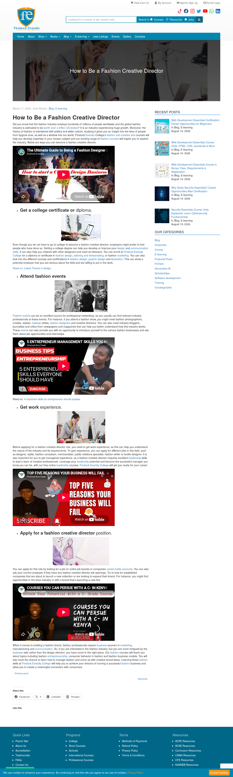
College (104, 465)
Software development (168, 278)
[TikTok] (179, 10)
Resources (176, 19)
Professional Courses (81, 760)
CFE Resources (184, 760)
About (31, 36)
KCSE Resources (185, 746)
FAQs (18, 760)
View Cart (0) (141, 3)
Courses (158, 19)
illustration (117, 259)
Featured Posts (163, 259)
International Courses (81, 755)
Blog (67, 36)
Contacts (140, 36)
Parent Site (21, 741)
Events (115, 36)
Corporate (160, 245)
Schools (73, 750)
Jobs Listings (100, 36)
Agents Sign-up (188, 3)
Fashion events (21, 315)
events (24, 330)
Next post (142, 678)
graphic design (96, 259)
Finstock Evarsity (89, 465)
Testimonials (22, 755)
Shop (41, 36)
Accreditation (22, 750)
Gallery (127, 36)
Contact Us (21, 764)
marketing (123, 255)
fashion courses (109, 138)
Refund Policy (130, 746)
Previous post (21, 673)
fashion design (64, 255)
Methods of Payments (134, 741)
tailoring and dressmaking (89, 255)
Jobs (191, 19)
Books (54, 36)
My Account (164, 3)
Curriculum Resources (188, 750)
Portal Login (213, 3)
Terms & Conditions (133, 755)
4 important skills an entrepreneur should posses (52, 399)
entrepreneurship (57, 656)
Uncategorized (163, 287)
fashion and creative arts (121, 135)
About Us (20, 746)
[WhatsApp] (211, 10)
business (101, 645)
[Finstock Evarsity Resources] (26, 19)
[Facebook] (185, 10)
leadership (135, 458)
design (121, 248)
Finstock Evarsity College (36, 663)
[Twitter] (198, 10)
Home (20, 36)
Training (159, 282)
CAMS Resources (185, 755)
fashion (114, 652)
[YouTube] (204, 10)
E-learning (81, 36)
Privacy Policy (130, 750)
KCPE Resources (185, 741)
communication (44, 649)
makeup (36, 323)
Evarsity (90, 135)
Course (159, 249)
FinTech (159, 264)
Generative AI (163, 268)
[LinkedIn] (217, 10)
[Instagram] (191, 10)
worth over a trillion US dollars (61, 128)
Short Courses (77, 746)
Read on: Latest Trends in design (32, 268)
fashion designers (60, 323)
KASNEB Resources (186, 764)
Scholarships (162, 273)
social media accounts (120, 569)
